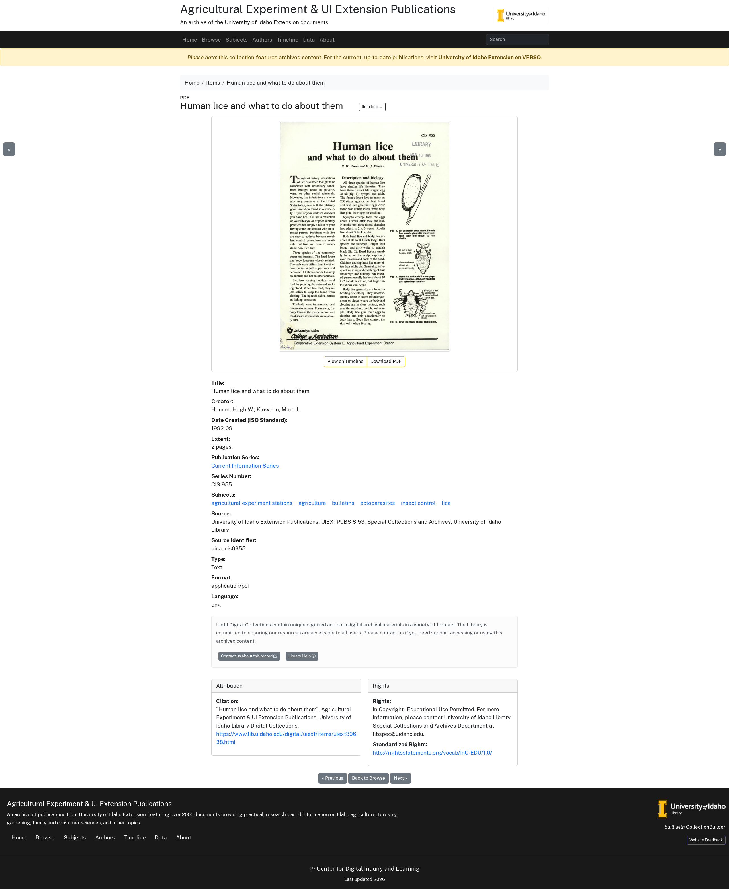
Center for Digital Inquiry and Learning (367, 868)
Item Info (370, 107)
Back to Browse (368, 778)
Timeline (287, 39)
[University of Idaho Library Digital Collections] (521, 15)
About (327, 39)
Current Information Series (245, 465)
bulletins (343, 503)
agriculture (312, 503)
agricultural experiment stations (251, 503)
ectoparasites (377, 503)
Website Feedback (706, 840)
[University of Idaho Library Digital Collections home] (692, 808)
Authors (262, 39)
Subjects (237, 39)
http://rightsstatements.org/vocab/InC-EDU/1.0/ (432, 752)
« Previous (332, 778)
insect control (418, 503)
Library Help (300, 656)
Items (213, 82)
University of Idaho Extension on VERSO (489, 57)
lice (446, 503)
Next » (400, 778)
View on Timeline (345, 361)
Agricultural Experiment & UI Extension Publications (318, 9)
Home (189, 39)
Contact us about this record (247, 656)
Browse (211, 39)
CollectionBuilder (706, 827)
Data (309, 39)
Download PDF (386, 361)
